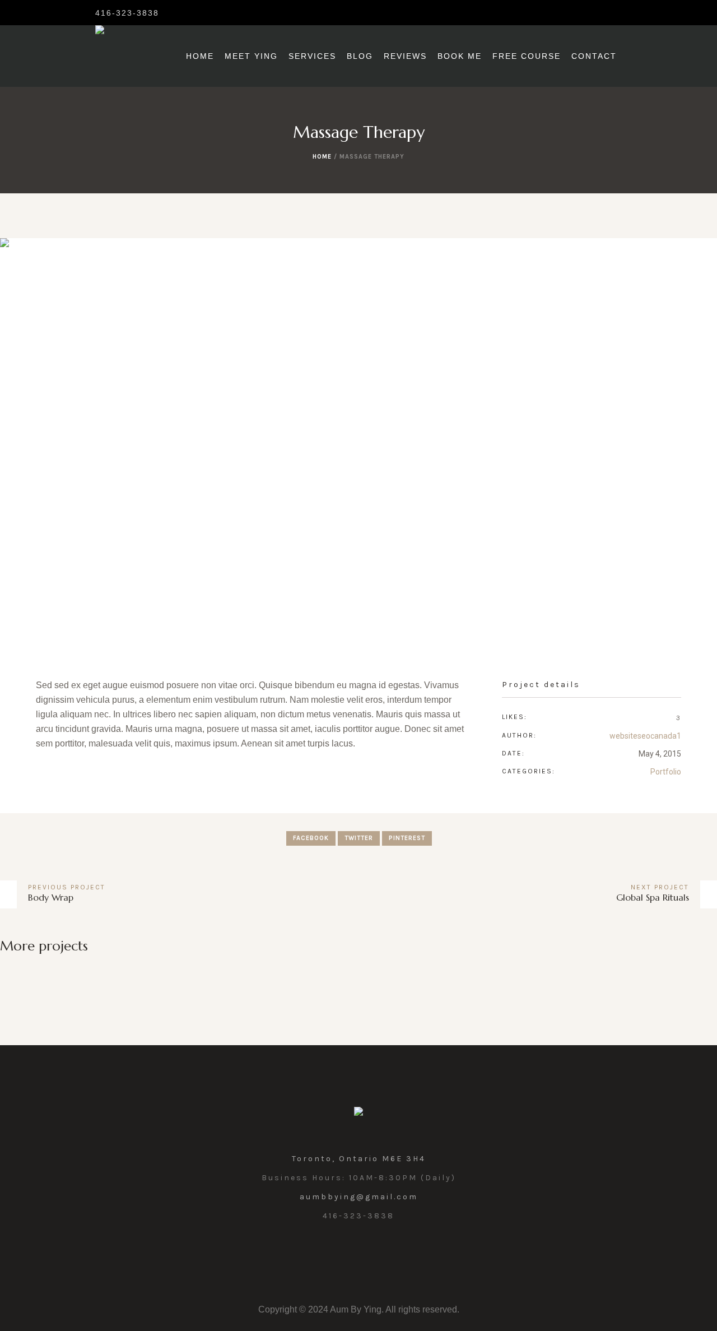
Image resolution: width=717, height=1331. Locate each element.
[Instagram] (175, 12)
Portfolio (665, 771)
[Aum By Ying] (358, 1114)
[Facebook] (193, 12)
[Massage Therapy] (358, 440)
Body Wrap (50, 897)
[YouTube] (384, 1254)
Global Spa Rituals (652, 897)
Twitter (358, 838)
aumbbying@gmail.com (359, 1197)
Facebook (311, 838)
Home (322, 156)
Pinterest (407, 838)
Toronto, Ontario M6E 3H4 (359, 1158)
